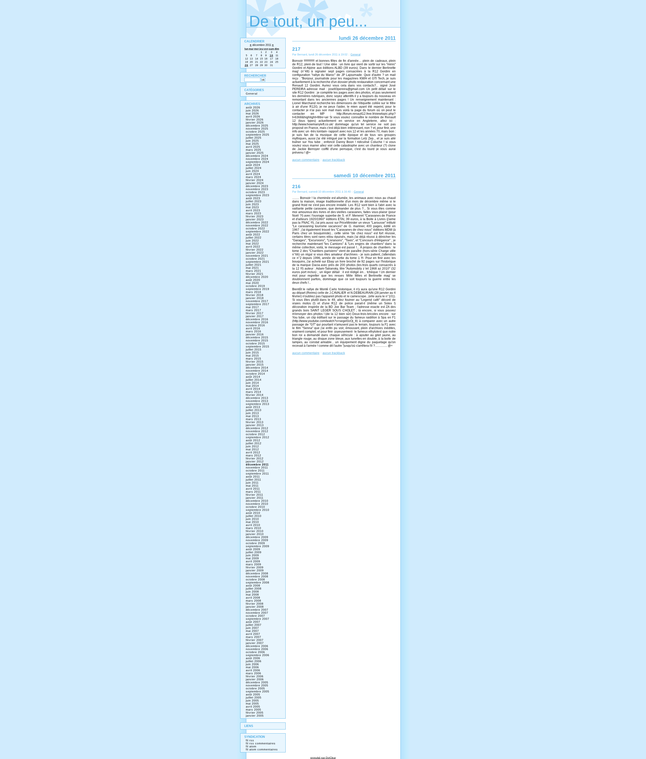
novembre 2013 (257, 400)
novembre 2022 (257, 225)
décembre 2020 (257, 276)
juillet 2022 (253, 237)
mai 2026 (252, 113)
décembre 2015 (257, 337)
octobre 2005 (255, 688)
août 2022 (253, 234)
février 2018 (254, 295)
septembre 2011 (257, 473)
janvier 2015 (255, 364)
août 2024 (253, 164)
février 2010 (254, 531)
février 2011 (254, 494)
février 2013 (254, 422)
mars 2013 (253, 419)
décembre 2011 (257, 464)
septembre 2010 (257, 509)
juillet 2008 (253, 588)
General (355, 54)
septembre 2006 (257, 655)
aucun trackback (333, 160)
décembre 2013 (257, 397)
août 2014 (253, 376)
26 (246, 65)
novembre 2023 (257, 189)
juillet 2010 (253, 515)
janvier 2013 (255, 425)
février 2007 (254, 639)
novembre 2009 (257, 540)
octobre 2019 (255, 285)
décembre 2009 (257, 537)
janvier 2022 (255, 252)
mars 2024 (253, 177)
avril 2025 (253, 146)
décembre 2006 (257, 646)
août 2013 (253, 406)
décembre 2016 (257, 319)
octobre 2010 (255, 506)
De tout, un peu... (308, 21)
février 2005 (254, 712)
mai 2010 (252, 521)
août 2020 (253, 279)
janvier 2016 (255, 334)
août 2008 (253, 585)
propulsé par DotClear (323, 757)
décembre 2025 (257, 125)
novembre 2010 (257, 503)
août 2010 (253, 512)
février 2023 (254, 216)
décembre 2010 (257, 500)
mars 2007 (253, 636)
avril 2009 (253, 561)
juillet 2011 (253, 479)
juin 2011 (252, 482)
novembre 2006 (257, 649)
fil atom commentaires (262, 749)
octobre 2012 (255, 434)
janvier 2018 (255, 298)
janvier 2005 (255, 715)
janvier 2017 (255, 316)
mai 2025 (252, 143)
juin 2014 (252, 382)
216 (296, 186)
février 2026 (254, 119)
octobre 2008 (255, 579)
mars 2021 (253, 270)
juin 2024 (252, 170)
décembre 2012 (257, 428)
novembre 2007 (257, 612)
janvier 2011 (254, 497)
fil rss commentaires (261, 743)
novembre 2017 (257, 301)
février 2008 (254, 603)
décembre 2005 (257, 682)
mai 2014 (252, 385)
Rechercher (255, 75)
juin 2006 (252, 664)
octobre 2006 (255, 652)
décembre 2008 (257, 573)
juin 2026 (252, 110)
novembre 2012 (257, 431)
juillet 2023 (253, 201)
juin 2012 (252, 446)
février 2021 (254, 273)
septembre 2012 (257, 437)
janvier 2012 (255, 461)
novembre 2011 (257, 467)
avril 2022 (253, 246)
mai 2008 (252, 594)
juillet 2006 (253, 661)
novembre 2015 (257, 340)
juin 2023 (252, 204)
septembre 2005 (257, 691)
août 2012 (253, 440)
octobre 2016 (255, 325)
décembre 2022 (257, 222)
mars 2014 (253, 391)
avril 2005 (253, 706)
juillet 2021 (253, 264)
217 (296, 49)
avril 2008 (253, 597)
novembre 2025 (257, 128)
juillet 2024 (253, 167)
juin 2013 (252, 413)
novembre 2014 (257, 370)
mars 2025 (253, 149)
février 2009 (254, 567)
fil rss (250, 740)
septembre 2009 (257, 546)
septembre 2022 (257, 231)
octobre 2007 (255, 615)
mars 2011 (253, 491)
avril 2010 (253, 525)
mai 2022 (252, 243)
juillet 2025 (253, 137)
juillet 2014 (253, 379)
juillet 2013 (253, 410)
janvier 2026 (255, 122)
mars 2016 (253, 331)
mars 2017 (253, 310)
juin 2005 (252, 700)
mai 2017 (252, 307)
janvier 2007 (255, 643)
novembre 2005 (257, 685)
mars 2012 (253, 455)
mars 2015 (253, 358)
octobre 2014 (255, 373)
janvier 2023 (255, 219)
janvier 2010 (255, 534)
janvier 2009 (255, 570)
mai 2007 (252, 630)
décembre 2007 (257, 609)
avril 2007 (253, 633)
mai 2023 (252, 207)
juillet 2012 (253, 443)
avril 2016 (253, 328)
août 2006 (253, 658)
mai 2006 (252, 667)
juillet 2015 (253, 349)
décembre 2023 (257, 186)
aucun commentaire (305, 160)
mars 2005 (253, 709)
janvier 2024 (255, 183)
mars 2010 (253, 528)
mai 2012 (252, 449)
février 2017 (254, 313)
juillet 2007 (253, 624)
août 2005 (253, 694)
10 (271, 55)
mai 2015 (252, 355)
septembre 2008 (257, 582)
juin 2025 (252, 140)
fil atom (251, 746)
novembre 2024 (257, 158)
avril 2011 (253, 488)
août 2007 (253, 621)
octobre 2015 (255, 343)
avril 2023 (253, 210)
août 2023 (253, 198)
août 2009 (253, 549)
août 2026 (253, 107)
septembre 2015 (257, 346)
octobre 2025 (255, 131)
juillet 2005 (253, 697)
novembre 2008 (257, 576)
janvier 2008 (255, 606)
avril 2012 (253, 452)
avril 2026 (253, 116)
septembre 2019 (257, 288)
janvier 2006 (255, 679)
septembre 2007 (257, 618)
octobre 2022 (255, 228)
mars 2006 (253, 673)
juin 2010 (252, 518)
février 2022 (254, 249)
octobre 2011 (255, 470)
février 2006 (254, 676)
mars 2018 (253, 292)
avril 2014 (253, 388)
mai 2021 (252, 267)
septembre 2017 (257, 304)
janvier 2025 (255, 152)
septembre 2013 (257, 403)
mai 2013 (252, 416)
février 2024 (254, 180)
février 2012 (254, 458)
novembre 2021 (257, 255)
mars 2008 (253, 600)
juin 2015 (252, 352)
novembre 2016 (257, 322)
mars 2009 (253, 564)
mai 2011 (252, 485)
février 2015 (254, 361)
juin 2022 (252, 240)
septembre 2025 (257, 134)
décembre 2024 (257, 155)
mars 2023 (253, 213)
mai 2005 (252, 703)
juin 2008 (252, 591)
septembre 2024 (257, 161)
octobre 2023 (255, 192)
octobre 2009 (255, 543)
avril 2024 (253, 174)
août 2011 (253, 476)
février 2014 (254, 394)
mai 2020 (252, 282)
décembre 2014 (257, 367)
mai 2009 (252, 558)
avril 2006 (253, 670)
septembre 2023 (257, 195)
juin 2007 (252, 627)
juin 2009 (252, 555)
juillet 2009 (253, 552)
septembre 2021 (257, 261)
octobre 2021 (255, 258)
